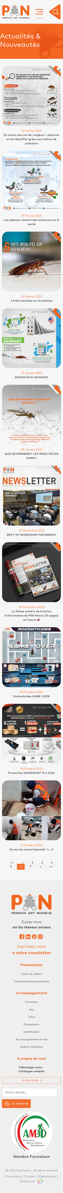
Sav (31, 1009)
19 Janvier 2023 (31, 373)
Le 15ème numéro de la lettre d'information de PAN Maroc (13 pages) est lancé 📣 (31, 615)
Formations (13, 1176)
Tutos (31, 1017)
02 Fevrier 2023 (31, 296)
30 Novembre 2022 (32, 607)
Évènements (31, 1024)
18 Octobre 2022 (31, 768)
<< (12, 862)
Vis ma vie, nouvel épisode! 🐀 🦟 (31, 849)
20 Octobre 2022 (31, 692)
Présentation (31, 965)
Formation (31, 1002)
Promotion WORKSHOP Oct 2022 (31, 773)
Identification (31, 1032)
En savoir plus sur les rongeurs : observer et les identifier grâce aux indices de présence (31, 139)
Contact (29, 1176)
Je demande (31, 1080)
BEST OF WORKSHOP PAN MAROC (31, 534)
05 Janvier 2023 (31, 449)
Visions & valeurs (31, 974)
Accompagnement (31, 993)
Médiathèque (47, 1176)
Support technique (31, 1046)
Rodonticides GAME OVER (31, 696)
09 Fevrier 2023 (31, 215)
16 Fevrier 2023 (31, 130)
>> (51, 866)
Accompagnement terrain (31, 1039)
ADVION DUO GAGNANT (31, 377)
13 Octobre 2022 (31, 845)
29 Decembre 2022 (31, 530)
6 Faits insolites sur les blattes (31, 300)
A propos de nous (31, 1058)
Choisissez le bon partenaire (31, 981)
